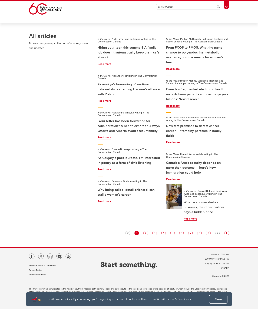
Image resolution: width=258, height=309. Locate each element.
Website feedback (37, 274)
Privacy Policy (35, 269)
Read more (104, 64)
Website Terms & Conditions (174, 299)
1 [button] (137, 233)
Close (218, 299)
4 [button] (164, 233)
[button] (226, 233)
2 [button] (146, 233)
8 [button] (200, 233)
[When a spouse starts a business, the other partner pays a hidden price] (174, 196)
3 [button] (155, 233)
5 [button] (173, 233)
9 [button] (209, 233)
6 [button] (182, 233)
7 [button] (191, 233)
